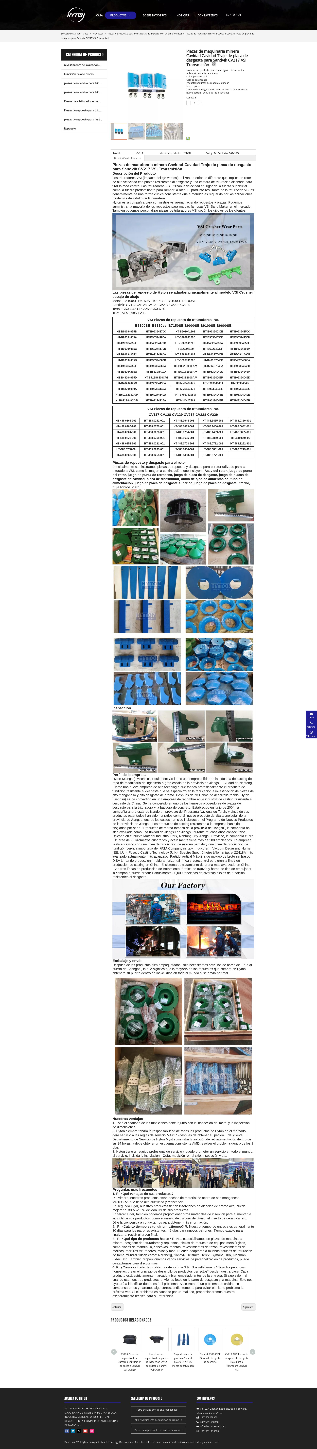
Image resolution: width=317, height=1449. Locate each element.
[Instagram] (92, 1431)
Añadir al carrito (205, 127)
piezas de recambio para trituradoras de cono (85, 83)
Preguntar (207, 118)
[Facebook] (67, 1431)
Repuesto (70, 128)
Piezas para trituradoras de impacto (85, 101)
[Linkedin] (73, 1431)
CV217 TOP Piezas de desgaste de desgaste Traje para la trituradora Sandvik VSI (210, 1362)
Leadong (198, 1442)
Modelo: (117, 153)
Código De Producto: (217, 153)
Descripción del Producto (127, 158)
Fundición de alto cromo (79, 74)
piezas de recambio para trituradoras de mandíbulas (85, 92)
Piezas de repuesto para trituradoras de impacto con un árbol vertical (85, 110)
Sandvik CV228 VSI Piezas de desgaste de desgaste (183, 1358)
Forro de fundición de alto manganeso (157, 1409)
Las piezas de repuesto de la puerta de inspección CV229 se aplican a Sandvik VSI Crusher (129, 1362)
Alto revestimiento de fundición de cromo (157, 1419)
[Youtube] (85, 1431)
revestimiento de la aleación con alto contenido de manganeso (85, 65)
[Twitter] (79, 1431)
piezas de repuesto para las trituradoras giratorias (85, 119)
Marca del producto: (170, 153)
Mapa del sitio (210, 1442)
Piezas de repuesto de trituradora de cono (157, 1430)
